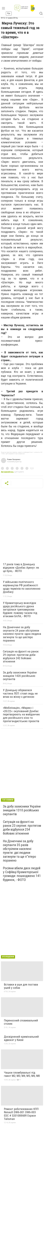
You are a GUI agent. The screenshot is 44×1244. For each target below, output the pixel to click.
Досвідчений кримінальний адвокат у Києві (21, 1038)
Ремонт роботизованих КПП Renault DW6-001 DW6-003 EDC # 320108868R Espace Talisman (21, 1114)
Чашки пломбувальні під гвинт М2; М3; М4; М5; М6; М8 (22, 1074)
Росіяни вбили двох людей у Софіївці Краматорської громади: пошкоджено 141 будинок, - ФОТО (22, 874)
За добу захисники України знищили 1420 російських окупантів (20, 676)
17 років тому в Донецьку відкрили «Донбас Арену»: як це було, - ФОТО (21, 568)
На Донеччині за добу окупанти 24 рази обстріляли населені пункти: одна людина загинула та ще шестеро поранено (22, 634)
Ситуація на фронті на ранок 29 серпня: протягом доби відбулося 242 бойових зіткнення (21, 656)
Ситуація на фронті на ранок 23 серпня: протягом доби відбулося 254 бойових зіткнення (22, 827)
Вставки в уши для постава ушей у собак (21, 986)
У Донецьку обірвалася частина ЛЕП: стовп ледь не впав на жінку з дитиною (20, 693)
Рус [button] (8, 13)
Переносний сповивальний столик (21, 1022)
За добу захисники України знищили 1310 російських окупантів (22, 810)
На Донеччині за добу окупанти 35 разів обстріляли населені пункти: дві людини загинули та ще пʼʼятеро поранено (19, 850)
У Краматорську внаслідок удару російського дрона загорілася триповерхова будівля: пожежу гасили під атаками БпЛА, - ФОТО (20, 609)
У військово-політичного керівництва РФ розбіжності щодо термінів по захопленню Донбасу (21, 587)
